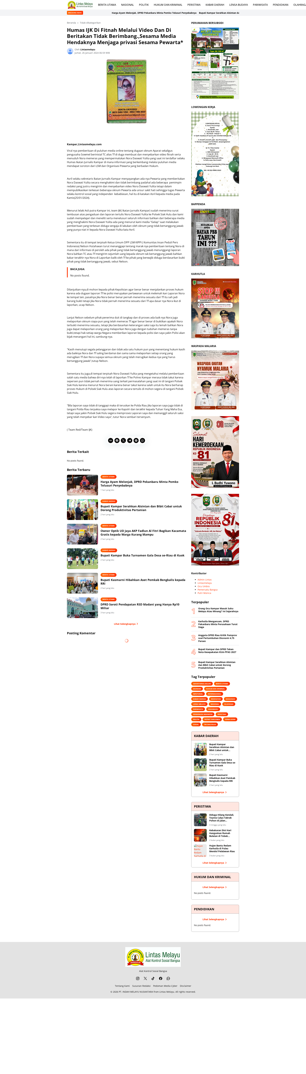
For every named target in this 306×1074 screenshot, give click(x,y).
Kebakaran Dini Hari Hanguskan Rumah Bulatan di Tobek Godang (220, 833)
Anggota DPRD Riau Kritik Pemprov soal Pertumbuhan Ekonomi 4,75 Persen (217, 638)
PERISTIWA (193, 5)
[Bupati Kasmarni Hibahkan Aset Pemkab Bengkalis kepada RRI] (82, 583)
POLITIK (144, 5)
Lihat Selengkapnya (124, 623)
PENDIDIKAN (280, 5)
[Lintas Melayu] (153, 957)
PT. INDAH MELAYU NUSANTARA (136, 991)
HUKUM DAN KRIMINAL (168, 5)
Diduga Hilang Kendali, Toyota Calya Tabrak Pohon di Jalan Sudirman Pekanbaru (221, 817)
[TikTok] (153, 978)
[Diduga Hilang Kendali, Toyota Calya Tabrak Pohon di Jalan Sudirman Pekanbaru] (200, 819)
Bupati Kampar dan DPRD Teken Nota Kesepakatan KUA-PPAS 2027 (217, 651)
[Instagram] (138, 978)
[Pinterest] (136, 440)
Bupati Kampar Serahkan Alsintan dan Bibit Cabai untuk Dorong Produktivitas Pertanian (191, 12)
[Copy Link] (110, 440)
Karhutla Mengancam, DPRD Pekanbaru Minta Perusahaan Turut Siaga (217, 624)
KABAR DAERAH (215, 5)
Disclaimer (185, 985)
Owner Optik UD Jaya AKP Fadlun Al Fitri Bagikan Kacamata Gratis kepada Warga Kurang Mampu (143, 532)
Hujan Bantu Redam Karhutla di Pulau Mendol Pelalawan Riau (222, 848)
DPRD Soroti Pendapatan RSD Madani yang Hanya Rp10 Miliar (140, 606)
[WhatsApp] (142, 440)
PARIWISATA (260, 5)
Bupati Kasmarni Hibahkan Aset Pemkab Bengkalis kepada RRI (143, 581)
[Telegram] (129, 440)
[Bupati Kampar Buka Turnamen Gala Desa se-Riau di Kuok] (82, 558)
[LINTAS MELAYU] (80, 4)
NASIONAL (127, 5)
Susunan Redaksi (141, 985)
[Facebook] (117, 440)
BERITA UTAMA (107, 5)
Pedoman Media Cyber (165, 985)
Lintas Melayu (166, 991)
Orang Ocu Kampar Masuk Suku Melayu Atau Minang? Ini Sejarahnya (218, 610)
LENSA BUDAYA (238, 5)
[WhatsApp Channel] (168, 978)
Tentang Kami (122, 985)
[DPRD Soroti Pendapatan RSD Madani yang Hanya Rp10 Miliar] (82, 607)
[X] (123, 440)
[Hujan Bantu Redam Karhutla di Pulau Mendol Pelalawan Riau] (200, 850)
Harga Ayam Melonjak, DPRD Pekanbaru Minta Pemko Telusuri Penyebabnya (97, 12)
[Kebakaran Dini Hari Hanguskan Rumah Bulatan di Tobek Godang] (200, 835)
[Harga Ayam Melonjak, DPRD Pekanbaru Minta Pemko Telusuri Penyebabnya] (82, 485)
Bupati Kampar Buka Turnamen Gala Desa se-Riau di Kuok (142, 555)
